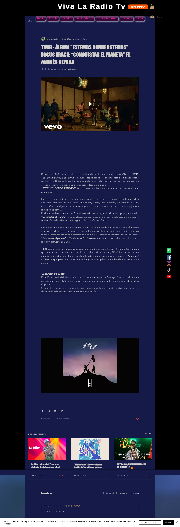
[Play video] (90, 104)
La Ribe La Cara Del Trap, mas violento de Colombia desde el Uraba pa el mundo (45, 466)
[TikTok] (169, 270)
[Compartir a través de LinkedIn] (55, 410)
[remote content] (90, 153)
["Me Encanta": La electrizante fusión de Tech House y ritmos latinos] (90, 449)
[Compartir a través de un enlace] (62, 410)
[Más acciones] (137, 39)
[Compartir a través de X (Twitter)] (49, 410)
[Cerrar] (176, 522)
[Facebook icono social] (169, 257)
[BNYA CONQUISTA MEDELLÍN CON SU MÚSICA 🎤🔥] (133, 449)
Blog (30, 21)
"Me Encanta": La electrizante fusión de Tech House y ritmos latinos (88, 466)
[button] (152, 6)
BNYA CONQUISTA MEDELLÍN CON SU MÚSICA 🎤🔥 (131, 466)
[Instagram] (169, 263)
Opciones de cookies (150, 522)
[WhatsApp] (169, 250)
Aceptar (168, 522)
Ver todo (148, 433)
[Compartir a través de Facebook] (42, 410)
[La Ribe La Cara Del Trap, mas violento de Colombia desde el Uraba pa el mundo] (47, 449)
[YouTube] (169, 276)
